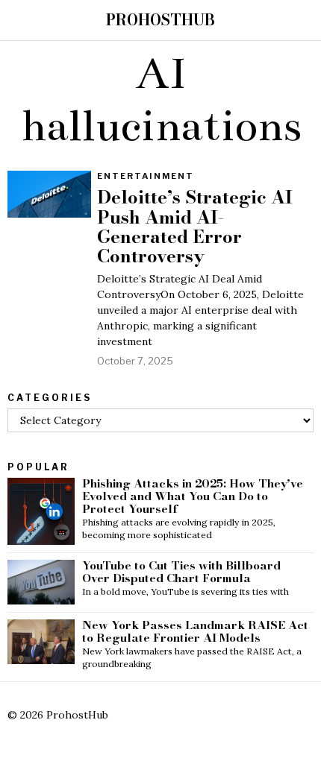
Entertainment (145, 176)
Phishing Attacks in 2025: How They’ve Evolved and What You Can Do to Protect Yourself (192, 497)
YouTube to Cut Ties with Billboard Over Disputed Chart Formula (181, 572)
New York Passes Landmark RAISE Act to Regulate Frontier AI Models (195, 632)
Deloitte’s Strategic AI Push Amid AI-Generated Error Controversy (195, 227)
